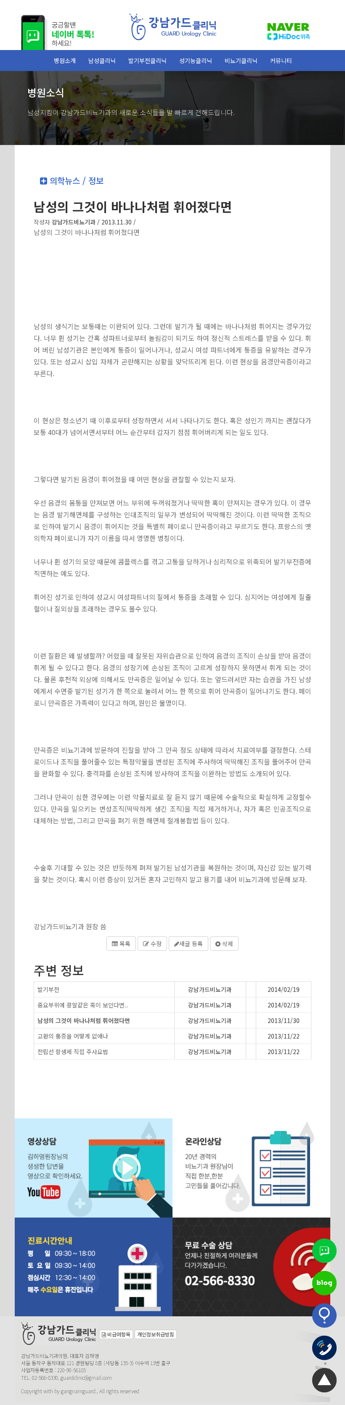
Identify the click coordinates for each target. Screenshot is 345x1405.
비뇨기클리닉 (241, 60)
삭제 (226, 943)
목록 (124, 943)
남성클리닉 (102, 60)
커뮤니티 (281, 60)
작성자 (65, 222)
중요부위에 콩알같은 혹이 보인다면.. (82, 1005)
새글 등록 (191, 943)
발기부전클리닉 (147, 60)
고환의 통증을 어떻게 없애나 (72, 1036)
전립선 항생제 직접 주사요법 (72, 1051)
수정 (155, 943)
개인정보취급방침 (155, 1334)
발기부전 (48, 989)
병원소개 (65, 60)
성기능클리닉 (195, 60)
